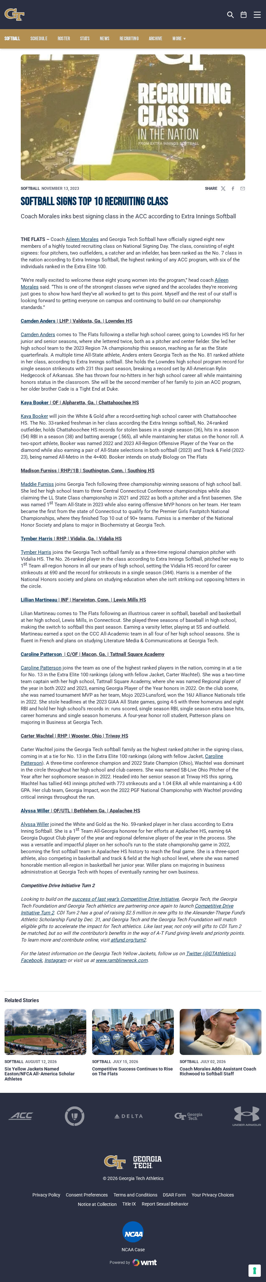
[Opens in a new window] (21, 1116)
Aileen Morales (82, 239)
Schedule (39, 38)
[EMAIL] (242, 188)
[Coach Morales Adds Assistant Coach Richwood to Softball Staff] (220, 1032)
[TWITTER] (223, 188)
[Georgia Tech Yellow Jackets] (14, 14)
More (177, 38)
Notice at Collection (97, 1204)
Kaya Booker (35, 403)
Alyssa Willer (35, 811)
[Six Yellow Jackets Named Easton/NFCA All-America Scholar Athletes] (45, 1032)
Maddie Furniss (37, 484)
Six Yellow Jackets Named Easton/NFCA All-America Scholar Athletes (40, 1074)
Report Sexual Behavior (165, 1204)
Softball (30, 188)
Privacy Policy (46, 1194)
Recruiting (129, 38)
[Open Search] (230, 14)
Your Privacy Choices (213, 1194)
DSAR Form (174, 1194)
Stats (85, 38)
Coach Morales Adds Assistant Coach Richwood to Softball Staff (218, 1071)
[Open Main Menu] (257, 15)
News (104, 38)
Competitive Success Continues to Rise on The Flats (132, 1071)
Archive (156, 38)
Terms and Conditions (135, 1194)
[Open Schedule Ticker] (243, 14)
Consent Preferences (87, 1194)
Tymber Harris (37, 539)
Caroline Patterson (41, 654)
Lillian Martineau (39, 600)
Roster (64, 38)
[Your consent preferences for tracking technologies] (254, 1271)
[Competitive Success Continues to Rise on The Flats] (133, 1032)
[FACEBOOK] (233, 188)
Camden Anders (38, 321)
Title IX (129, 1204)
